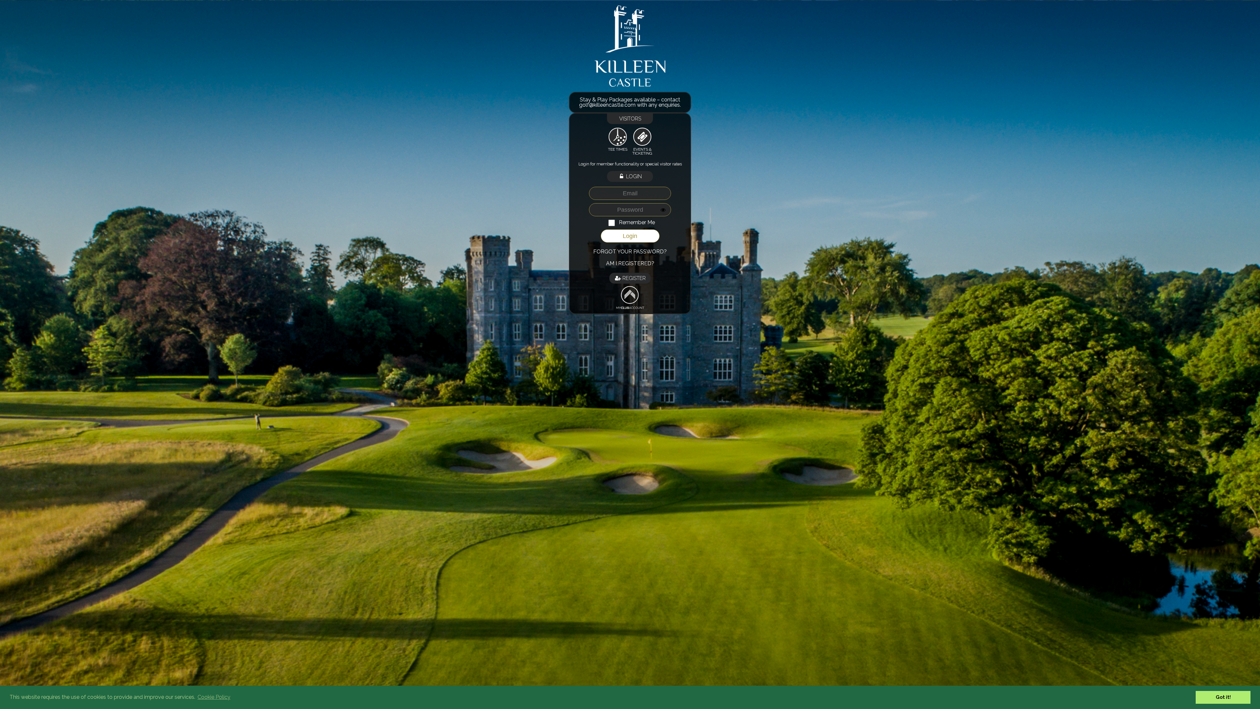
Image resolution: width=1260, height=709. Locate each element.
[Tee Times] (617, 136)
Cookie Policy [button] (214, 697)
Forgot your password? (630, 251)
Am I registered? (630, 263)
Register (633, 278)
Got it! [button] (1223, 697)
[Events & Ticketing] (642, 137)
